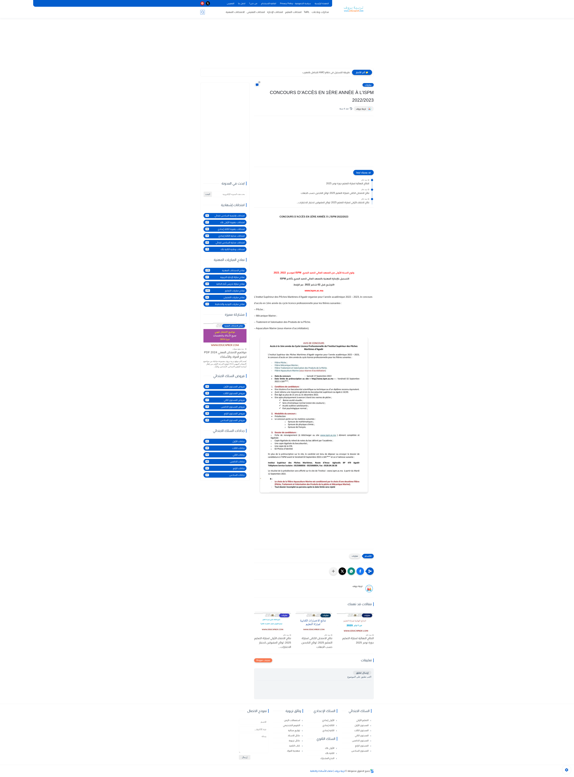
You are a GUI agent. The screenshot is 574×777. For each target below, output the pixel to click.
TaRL (306, 12)
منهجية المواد (294, 750)
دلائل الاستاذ (294, 735)
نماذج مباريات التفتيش (225, 297)
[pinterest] (202, 3)
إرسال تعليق (362, 672)
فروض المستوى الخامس (225, 406)
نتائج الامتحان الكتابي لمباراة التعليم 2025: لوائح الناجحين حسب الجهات (335, 193)
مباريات (368, 85)
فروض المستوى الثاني (225, 400)
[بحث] (202, 12)
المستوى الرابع (362, 745)
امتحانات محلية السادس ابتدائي (225, 242)
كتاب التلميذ (295, 745)
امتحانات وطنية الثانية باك (225, 249)
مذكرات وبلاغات (320, 12)
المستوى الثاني (362, 735)
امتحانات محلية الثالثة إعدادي (225, 236)
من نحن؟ (253, 3)
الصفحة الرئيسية (322, 3)
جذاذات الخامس (225, 461)
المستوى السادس (360, 750)
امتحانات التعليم (293, 12)
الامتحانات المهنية (235, 12)
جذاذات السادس (225, 475)
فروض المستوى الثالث (225, 393)
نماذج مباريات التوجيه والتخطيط (225, 304)
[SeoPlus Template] (372, 771)
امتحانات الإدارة (275, 12)
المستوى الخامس (360, 740)
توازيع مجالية (294, 730)
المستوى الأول (362, 725)
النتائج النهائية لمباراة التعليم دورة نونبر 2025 (347, 183)
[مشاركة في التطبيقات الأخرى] (333, 571)
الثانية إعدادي (328, 730)
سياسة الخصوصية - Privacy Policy (295, 3)
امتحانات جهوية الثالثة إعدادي (225, 229)
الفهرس (230, 3)
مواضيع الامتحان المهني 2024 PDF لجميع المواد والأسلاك (225, 354)
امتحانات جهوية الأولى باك (225, 222)
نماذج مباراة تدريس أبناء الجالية (225, 284)
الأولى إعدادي (328, 720)
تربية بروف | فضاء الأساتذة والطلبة (327, 771)
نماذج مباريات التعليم (225, 290)
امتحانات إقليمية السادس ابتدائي (225, 215)
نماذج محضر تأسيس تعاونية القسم (332, 72)
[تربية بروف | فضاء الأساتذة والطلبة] (353, 9)
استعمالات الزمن (292, 720)
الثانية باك (330, 753)
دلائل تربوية (295, 740)
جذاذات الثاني (225, 455)
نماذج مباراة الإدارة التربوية (225, 277)
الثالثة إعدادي (328, 725)
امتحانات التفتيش (256, 12)
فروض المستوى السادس (225, 420)
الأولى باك (330, 748)
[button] (360, 571)
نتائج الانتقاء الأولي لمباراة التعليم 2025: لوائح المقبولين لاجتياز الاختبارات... (333, 202)
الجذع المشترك (327, 758)
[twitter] (208, 3)
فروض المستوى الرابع (225, 413)
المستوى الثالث (361, 730)
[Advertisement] (287, 45)
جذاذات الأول (225, 441)
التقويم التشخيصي (292, 725)
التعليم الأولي (362, 720)
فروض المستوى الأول (225, 386)
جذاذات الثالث (225, 448)
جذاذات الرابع (225, 468)
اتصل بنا (241, 3)
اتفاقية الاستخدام (268, 3)
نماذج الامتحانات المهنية (225, 270)
